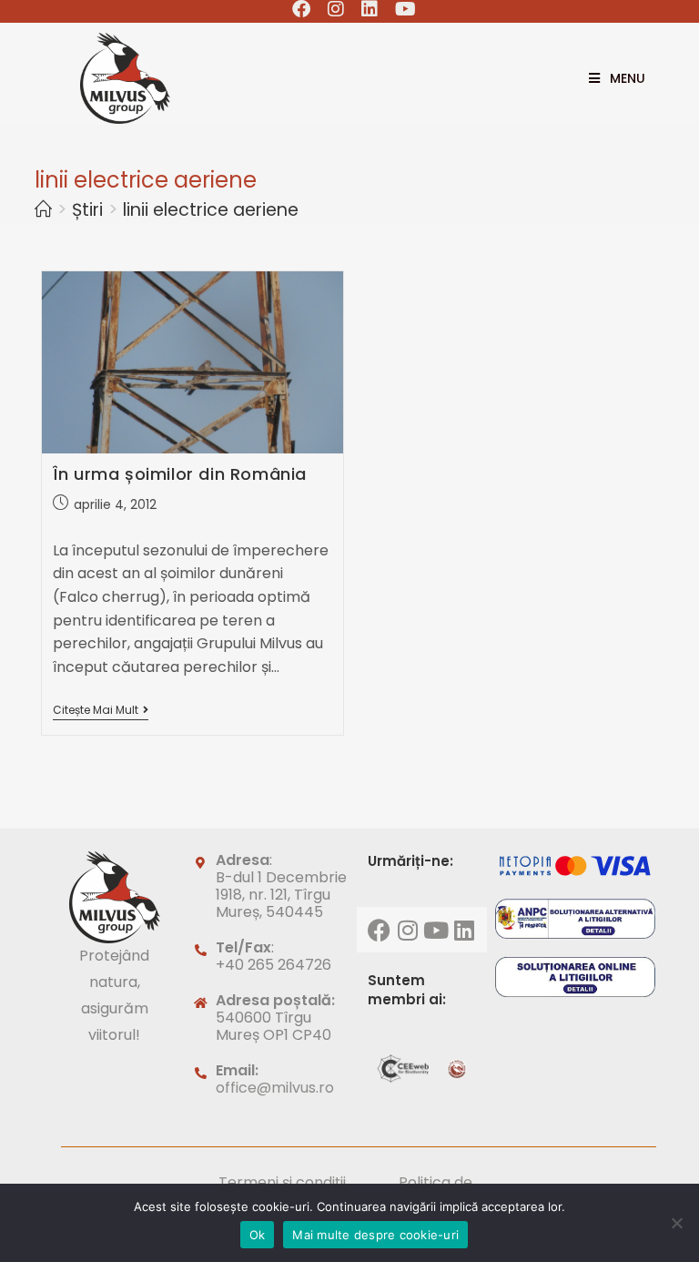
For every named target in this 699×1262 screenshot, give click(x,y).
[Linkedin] (464, 929)
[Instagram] (408, 929)
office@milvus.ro (275, 1087)
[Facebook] (379, 929)
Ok (257, 1234)
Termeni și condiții (282, 1182)
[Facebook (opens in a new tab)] (301, 9)
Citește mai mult (100, 711)
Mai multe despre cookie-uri (375, 1234)
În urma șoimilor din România (180, 474)
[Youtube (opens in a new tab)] (401, 9)
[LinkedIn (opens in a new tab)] (370, 9)
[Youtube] (436, 929)
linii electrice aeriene (211, 210)
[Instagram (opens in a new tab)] (336, 9)
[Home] (43, 210)
